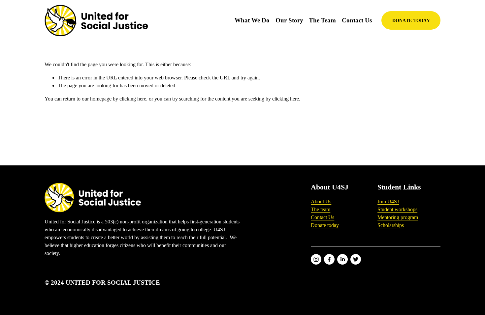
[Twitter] (355, 259)
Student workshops (397, 209)
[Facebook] (329, 259)
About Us (321, 201)
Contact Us (357, 20)
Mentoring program (397, 217)
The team (320, 209)
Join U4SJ (388, 201)
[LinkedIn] (342, 259)
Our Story (289, 20)
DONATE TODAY (411, 20)
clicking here (132, 98)
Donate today (325, 225)
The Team (322, 20)
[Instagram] (316, 259)
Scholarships (390, 225)
